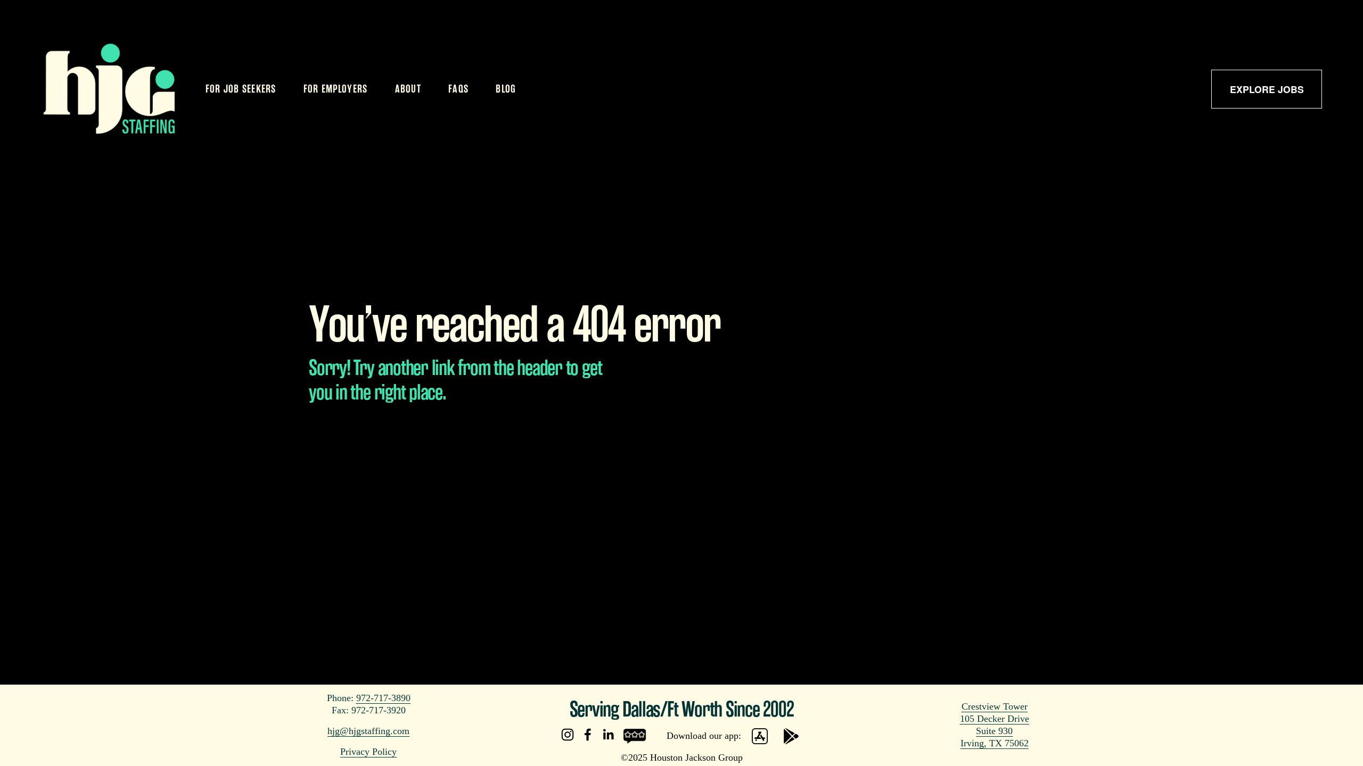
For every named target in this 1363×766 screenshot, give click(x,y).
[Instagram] (567, 734)
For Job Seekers (241, 88)
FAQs (458, 88)
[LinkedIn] (608, 734)
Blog (506, 88)
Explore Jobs (1267, 89)
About (408, 88)
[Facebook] (587, 734)
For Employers (335, 88)
